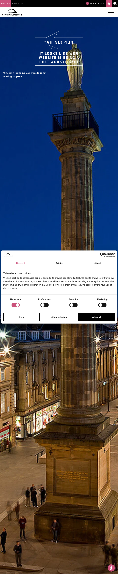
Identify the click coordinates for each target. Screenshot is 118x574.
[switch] (44, 305)
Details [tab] (59, 263)
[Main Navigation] (111, 12)
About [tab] (97, 263)
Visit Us (5, 3)
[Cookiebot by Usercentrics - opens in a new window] (102, 255)
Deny (21, 317)
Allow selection (59, 317)
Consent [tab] (20, 263)
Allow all (96, 317)
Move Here (18, 3)
